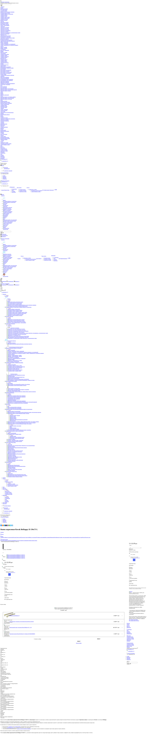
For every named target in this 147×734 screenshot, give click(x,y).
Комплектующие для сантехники (13, 412)
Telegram (4, 177)
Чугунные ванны (3, 542)
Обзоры (128, 648)
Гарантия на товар (130, 640)
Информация (129, 635)
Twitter (4, 175)
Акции (128, 625)
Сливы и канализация (11, 434)
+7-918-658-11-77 (4, 159)
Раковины (9, 394)
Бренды (128, 627)
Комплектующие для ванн (15, 416)
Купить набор (78, 644)
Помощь (128, 642)
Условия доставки (130, 639)
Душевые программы (11, 364)
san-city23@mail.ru (4, 172)
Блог (128, 632)
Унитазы (9, 318)
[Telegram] (12, 527)
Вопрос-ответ (129, 647)
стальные (10, 728)
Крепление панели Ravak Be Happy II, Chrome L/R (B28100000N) (22, 635)
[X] (6, 527)
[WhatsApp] (9, 527)
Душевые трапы (13, 437)
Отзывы (128, 633)
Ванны (8, 300)
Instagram (4, 176)
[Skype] (10, 527)
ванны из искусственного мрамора (24, 730)
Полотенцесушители (11, 342)
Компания (7, 498)
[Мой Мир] (4, 527)
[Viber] (7, 527)
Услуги (6, 482)
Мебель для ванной (11, 350)
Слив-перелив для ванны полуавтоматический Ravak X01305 (21, 623)
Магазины (129, 637)
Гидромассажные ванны (32, 542)
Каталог (6, 296)
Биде (8, 406)
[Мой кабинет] (0, 280)
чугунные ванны (17, 728)
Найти (128, 665)
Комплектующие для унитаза (15, 427)
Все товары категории (133, 621)
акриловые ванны (10, 729)
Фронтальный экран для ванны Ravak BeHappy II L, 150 (20, 628)
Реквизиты (129, 641)
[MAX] (9, 576)
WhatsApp (5, 178)
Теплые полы (10, 475)
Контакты (129, 634)
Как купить (7, 492)
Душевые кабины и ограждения (13, 309)
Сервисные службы (11, 485)
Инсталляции (10, 383)
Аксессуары (79, 538)
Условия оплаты (130, 638)
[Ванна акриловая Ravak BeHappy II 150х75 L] (65, 556)
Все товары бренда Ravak (134, 622)
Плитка (8, 465)
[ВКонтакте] (1, 527)
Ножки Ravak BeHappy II (14, 617)
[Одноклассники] (2, 527)
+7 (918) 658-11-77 (137, 559)
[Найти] (1, 5)
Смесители (9, 325)
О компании (129, 631)
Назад (7, 295)
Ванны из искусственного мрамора (21, 542)
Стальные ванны (10, 542)
